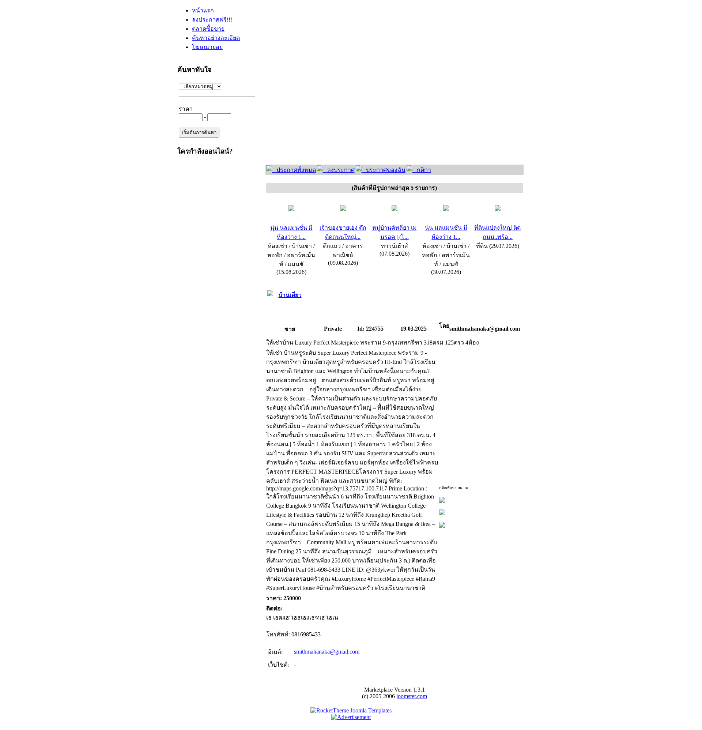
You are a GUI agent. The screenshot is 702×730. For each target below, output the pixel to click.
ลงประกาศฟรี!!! (212, 19)
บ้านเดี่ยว (290, 295)
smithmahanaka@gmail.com (326, 651)
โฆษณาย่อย (207, 47)
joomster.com (411, 696)
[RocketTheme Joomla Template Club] (351, 710)
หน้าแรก (203, 10)
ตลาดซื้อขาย (208, 29)
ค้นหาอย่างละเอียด (216, 38)
